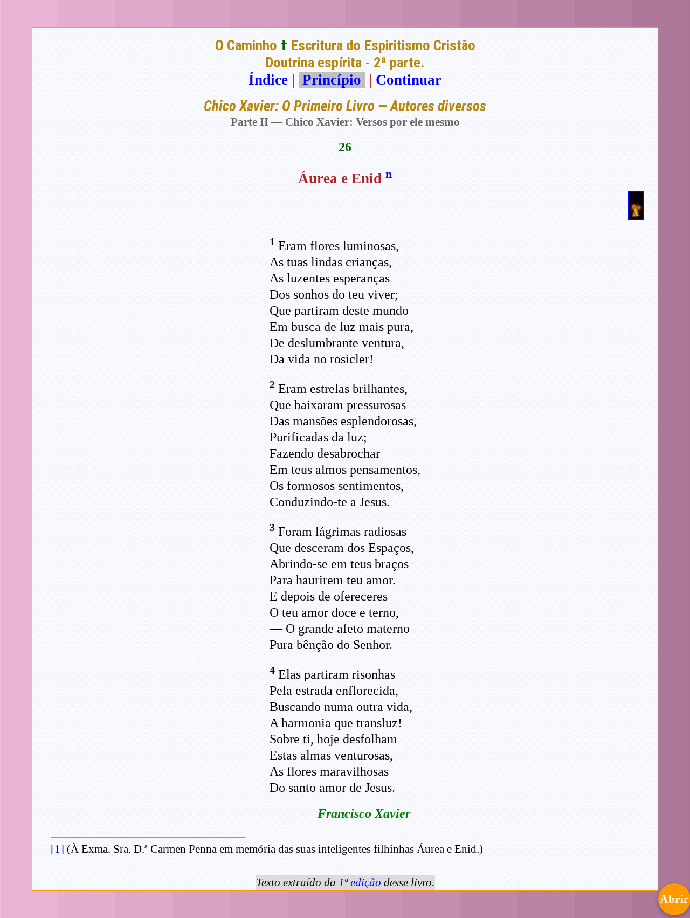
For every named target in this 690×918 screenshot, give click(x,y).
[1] (57, 849)
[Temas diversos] (636, 216)
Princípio (332, 80)
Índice (268, 80)
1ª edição (360, 882)
